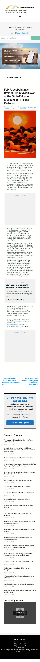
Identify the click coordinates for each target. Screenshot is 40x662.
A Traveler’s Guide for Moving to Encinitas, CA (18, 562)
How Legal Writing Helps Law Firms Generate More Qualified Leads (20, 591)
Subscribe (25, 33)
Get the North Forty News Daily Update (20, 399)
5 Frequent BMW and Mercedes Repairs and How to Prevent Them (19, 577)
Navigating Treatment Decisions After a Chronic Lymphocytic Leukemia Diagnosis (19, 546)
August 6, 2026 (20, 648)
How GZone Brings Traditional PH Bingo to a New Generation (19, 530)
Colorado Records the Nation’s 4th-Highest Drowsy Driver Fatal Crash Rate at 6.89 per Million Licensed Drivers (19, 449)
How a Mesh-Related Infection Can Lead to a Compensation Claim (18, 538)
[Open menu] (20, 17)
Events (18, 33)
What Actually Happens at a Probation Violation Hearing (18, 506)
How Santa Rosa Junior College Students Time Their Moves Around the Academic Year (18, 554)
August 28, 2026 (20, 641)
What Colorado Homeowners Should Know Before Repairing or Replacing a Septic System (20, 465)
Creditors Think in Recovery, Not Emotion (17, 486)
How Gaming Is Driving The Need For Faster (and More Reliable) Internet (19, 522)
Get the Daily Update (20, 423)
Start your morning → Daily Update (16, 10)
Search (35, 38)
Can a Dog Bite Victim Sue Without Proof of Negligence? (17, 514)
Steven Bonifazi (6, 107)
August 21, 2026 (20, 643)
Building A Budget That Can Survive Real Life (18, 480)
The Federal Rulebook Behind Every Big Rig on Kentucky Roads (18, 441)
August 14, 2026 (20, 646)
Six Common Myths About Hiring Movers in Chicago (17, 569)
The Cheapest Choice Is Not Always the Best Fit (19, 493)
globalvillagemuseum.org (15, 324)
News (13, 33)
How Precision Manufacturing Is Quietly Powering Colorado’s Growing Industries (19, 473)
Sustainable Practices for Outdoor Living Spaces (19, 584)
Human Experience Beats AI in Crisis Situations (18, 458)
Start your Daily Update (15, 300)
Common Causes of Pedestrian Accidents (17, 499)
